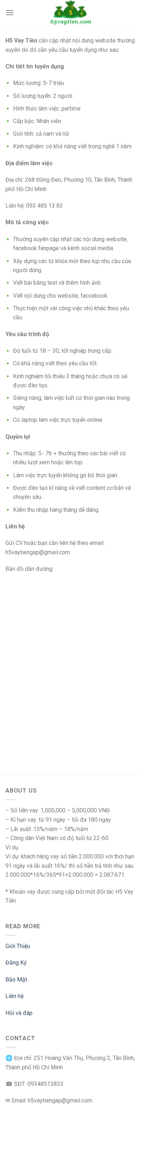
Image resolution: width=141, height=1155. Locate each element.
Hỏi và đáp (19, 1013)
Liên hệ (14, 996)
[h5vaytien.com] (70, 12)
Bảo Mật (16, 979)
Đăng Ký (16, 962)
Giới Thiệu (17, 946)
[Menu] (9, 12)
